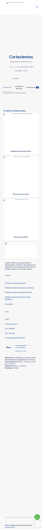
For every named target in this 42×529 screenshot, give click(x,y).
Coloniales (9, 304)
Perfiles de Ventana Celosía (15, 283)
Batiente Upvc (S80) (21, 237)
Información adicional (19, 87)
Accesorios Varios (23, 67)
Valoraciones (32, 87)
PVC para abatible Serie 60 (15, 338)
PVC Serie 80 (10, 328)
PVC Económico (11, 324)
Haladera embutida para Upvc (21, 151)
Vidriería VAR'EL (10, 527)
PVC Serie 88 (10, 333)
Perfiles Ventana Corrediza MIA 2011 (18, 292)
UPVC (31, 67)
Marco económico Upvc (21, 194)
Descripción (7, 87)
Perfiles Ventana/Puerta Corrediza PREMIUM (18, 298)
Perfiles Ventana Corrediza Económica (19, 288)
